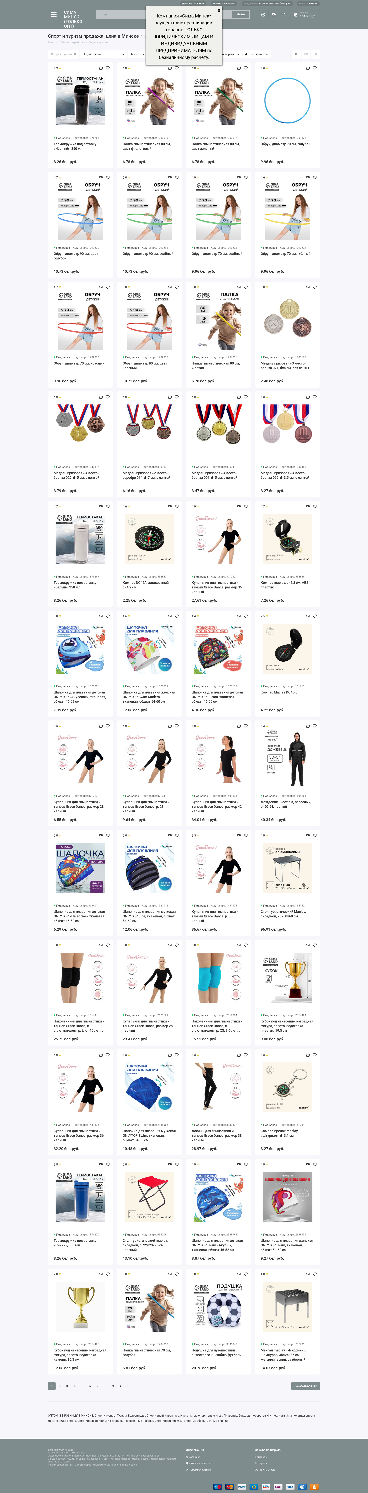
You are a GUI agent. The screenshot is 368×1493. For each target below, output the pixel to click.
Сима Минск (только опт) (73, 19)
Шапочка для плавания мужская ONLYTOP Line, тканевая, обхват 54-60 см (149, 916)
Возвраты (261, 1463)
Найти (241, 14)
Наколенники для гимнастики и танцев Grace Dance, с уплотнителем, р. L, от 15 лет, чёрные (79, 1026)
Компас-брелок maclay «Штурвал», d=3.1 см (279, 1133)
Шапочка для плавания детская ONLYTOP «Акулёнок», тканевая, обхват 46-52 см (80, 696)
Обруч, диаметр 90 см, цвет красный (145, 365)
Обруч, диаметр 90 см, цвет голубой (76, 256)
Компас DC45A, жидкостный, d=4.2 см (146, 585)
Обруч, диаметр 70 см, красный (79, 363)
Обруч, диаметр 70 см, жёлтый (285, 254)
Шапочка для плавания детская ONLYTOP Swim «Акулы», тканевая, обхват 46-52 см (217, 1245)
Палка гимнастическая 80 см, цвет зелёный (216, 146)
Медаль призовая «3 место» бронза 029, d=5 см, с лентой (76, 475)
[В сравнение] (100, 67)
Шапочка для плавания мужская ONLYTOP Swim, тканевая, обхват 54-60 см (149, 1135)
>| (128, 1386)
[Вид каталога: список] (305, 54)
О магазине (193, 1457)
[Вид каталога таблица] (315, 54)
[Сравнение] (274, 14)
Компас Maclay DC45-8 (279, 692)
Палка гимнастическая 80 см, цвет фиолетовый (147, 146)
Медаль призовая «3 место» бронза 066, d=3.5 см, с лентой (285, 475)
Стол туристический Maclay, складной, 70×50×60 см (283, 914)
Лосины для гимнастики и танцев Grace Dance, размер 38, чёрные (217, 1135)
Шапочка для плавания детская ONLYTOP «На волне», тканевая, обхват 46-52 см (79, 916)
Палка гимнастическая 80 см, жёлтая (216, 365)
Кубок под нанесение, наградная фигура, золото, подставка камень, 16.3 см (80, 1354)
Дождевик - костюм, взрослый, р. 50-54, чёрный (286, 804)
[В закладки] (107, 67)
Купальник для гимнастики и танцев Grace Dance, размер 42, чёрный (217, 806)
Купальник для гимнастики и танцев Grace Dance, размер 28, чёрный (79, 806)
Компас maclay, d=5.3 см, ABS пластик (284, 585)
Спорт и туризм (61, 54)
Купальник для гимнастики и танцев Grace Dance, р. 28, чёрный (146, 806)
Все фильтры (259, 54)
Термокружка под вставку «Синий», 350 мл (75, 1243)
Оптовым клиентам (198, 1469)
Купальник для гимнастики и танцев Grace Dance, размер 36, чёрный (217, 587)
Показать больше (305, 1386)
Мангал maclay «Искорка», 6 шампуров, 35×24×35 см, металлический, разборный (283, 1354)
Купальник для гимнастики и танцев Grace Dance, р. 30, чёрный (215, 916)
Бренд (135, 54)
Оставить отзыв (265, 1469)
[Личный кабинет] (263, 14)
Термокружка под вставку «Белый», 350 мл (75, 585)
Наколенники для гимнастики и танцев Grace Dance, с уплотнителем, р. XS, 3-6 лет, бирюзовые (217, 1026)
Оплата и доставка (224, 3)
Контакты (261, 1457)
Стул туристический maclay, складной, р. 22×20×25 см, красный (145, 1245)
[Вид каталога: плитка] (296, 54)
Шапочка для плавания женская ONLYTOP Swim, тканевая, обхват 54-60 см (287, 1245)
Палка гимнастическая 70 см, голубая (147, 1352)
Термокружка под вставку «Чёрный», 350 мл (75, 146)
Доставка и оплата (198, 1463)
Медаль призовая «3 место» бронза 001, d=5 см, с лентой (214, 475)
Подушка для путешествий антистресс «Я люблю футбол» (216, 1352)
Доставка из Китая (193, 3)
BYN (306, 3)
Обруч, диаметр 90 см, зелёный (148, 254)
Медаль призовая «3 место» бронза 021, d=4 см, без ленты (285, 365)
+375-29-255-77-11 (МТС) (265, 3)
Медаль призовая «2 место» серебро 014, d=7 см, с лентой (146, 475)
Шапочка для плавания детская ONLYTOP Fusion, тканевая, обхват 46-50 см (217, 696)
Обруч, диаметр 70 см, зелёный (217, 254)
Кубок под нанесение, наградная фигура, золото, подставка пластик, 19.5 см (287, 1025)
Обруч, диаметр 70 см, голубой (285, 144)
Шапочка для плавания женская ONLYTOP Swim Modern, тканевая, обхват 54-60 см (149, 696)
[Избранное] (284, 14)
